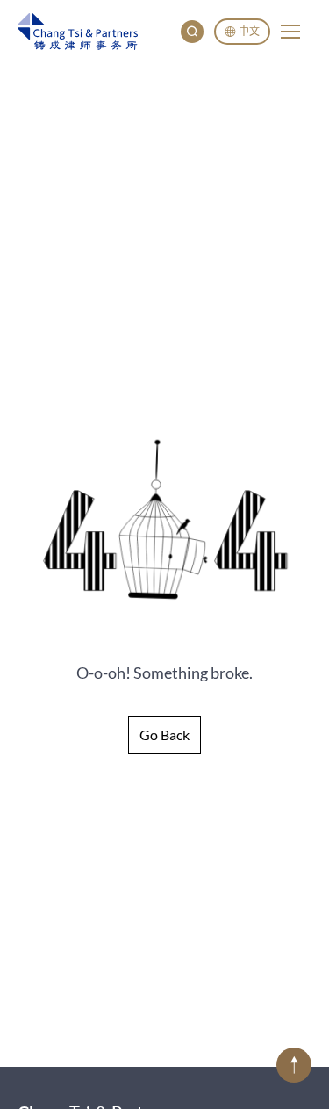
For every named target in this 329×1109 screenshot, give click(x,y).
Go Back (164, 734)
